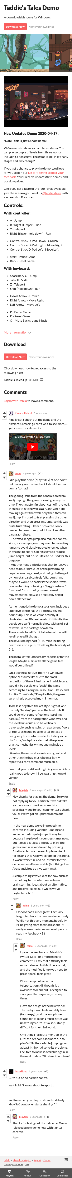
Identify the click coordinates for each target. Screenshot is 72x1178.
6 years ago (40, 413)
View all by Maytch (22, 1160)
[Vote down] (4, 417)
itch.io (7, 1160)
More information (15, 332)
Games (7, 1164)
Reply (12, 463)
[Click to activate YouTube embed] (33, 446)
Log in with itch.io (15, 400)
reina (18, 473)
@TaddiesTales (51, 193)
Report (37, 1160)
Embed (46, 1160)
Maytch (23, 790)
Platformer (17, 1164)
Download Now (15, 26)
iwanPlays (21, 1071)
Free (27, 1164)
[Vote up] (4, 413)
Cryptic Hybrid (23, 413)
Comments (62, 1175)
